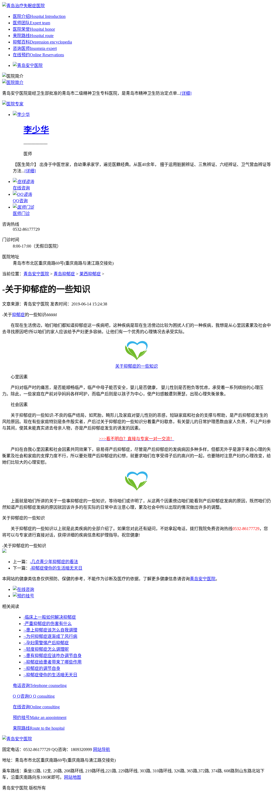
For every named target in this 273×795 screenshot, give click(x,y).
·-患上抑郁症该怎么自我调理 (50, 630)
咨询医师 (35, 48)
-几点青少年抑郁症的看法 (54, 561)
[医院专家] (12, 104)
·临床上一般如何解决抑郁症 (49, 617)
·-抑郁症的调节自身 (41, 668)
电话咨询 (40, 685)
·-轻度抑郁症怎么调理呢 (46, 649)
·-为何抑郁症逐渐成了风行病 (50, 636)
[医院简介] (12, 82)
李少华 (36, 130)
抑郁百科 (42, 42)
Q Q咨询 (34, 696)
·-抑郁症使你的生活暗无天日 (50, 675)
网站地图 (72, 777)
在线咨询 (36, 707)
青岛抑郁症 (64, 274)
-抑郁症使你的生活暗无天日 (56, 568)
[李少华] (21, 114)
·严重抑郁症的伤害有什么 (47, 623)
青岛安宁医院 (36, 274)
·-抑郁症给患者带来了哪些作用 (52, 662)
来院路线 (33, 35)
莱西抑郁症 (90, 274)
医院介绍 (39, 16)
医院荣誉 (34, 29)
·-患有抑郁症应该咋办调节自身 (52, 655)
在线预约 (38, 55)
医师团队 (31, 23)
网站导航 (101, 749)
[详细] (185, 93)
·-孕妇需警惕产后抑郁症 (46, 643)
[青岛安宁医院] (23, 5)
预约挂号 (39, 717)
